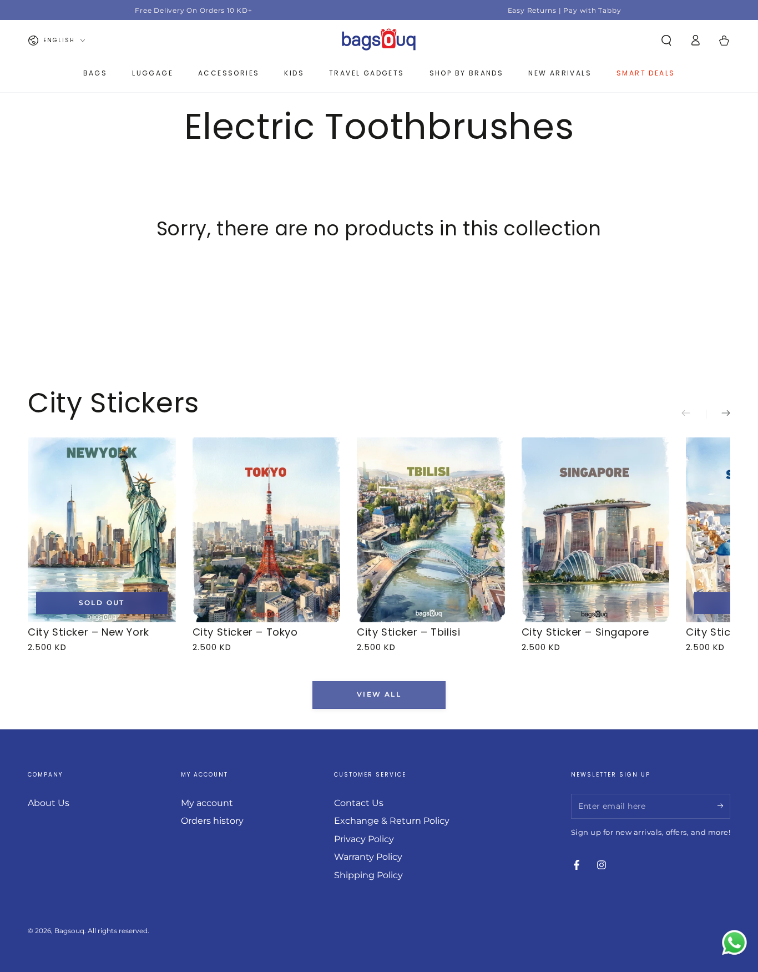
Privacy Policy (364, 839)
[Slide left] (693, 414)
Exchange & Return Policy (391, 820)
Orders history (212, 820)
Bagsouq (69, 930)
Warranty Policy (368, 857)
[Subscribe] (723, 806)
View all (379, 695)
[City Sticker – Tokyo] (267, 529)
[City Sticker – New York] (102, 529)
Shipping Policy (368, 875)
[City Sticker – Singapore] (596, 529)
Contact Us (358, 803)
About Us (48, 803)
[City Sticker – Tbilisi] (431, 529)
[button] (666, 40)
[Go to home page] (379, 40)
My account (207, 803)
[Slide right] (718, 414)
